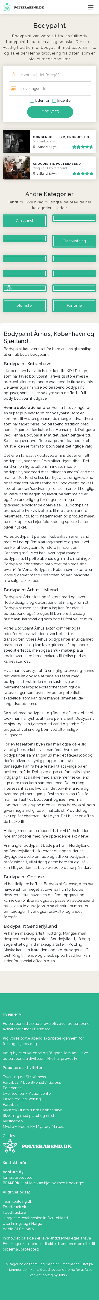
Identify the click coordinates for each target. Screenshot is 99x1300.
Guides (9, 1136)
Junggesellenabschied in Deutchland (35, 1218)
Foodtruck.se (14, 1212)
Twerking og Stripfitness (24, 1077)
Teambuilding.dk (17, 1201)
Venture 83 (13, 1172)
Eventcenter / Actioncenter (27, 1093)
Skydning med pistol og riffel (28, 1115)
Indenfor (64, 100)
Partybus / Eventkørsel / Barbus (32, 1082)
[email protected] (24, 1249)
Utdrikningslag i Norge (22, 1223)
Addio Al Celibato (18, 1229)
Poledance (12, 1088)
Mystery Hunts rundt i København (32, 1110)
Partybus (11, 1104)
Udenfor (42, 100)
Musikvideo (13, 1121)
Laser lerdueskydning (22, 1099)
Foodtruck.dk (14, 1207)
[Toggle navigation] (90, 7)
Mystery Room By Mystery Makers (33, 1126)
